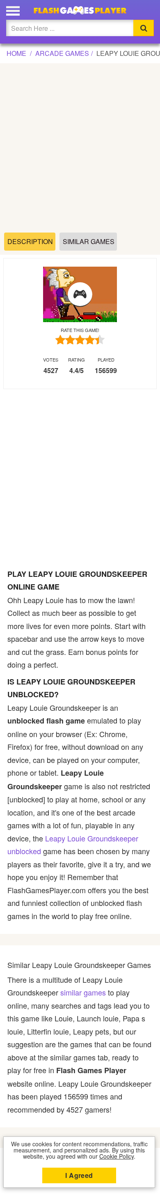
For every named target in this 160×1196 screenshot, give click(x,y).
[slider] (80, 339)
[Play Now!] (80, 294)
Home (16, 53)
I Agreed (79, 1175)
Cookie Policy (116, 1156)
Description (30, 241)
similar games (83, 992)
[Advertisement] (80, 148)
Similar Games (88, 241)
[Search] (143, 28)
